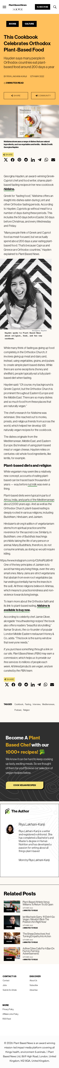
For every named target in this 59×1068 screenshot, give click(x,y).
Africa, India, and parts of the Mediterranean (29, 499)
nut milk (32, 484)
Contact (6, 980)
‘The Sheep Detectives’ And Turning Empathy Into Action (37, 935)
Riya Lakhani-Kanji (17, 76)
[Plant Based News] (4, 7)
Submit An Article (10, 990)
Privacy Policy (8, 1009)
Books (12, 24)
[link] (18, 9)
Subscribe (42, 7)
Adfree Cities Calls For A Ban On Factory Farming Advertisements (38, 951)
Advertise (34, 990)
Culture (29, 24)
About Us (33, 980)
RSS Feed (7, 1019)
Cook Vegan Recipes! (24, 785)
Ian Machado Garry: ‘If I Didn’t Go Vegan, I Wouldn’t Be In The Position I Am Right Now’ (39, 919)
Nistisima (9, 189)
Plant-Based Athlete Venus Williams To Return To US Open (38, 903)
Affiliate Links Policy (10, 1014)
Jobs (5, 985)
